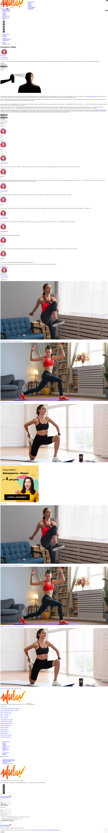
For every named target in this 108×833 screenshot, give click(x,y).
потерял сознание (92, 96)
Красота (29, 4)
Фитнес (29, 2)
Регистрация (6, 805)
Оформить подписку (4, 4)
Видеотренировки (6, 10)
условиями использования (11, 816)
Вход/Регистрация (6, 9)
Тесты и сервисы (6, 18)
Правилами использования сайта (40, 829)
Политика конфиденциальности (9, 760)
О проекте (5, 762)
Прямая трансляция (6, 11)
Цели (4, 19)
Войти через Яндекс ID (5, 796)
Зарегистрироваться (4, 820)
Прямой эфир (5, 748)
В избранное (3, 67)
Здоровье (30, 5)
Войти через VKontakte (5, 797)
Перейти (2, 69)
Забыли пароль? (4, 804)
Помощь (4, 35)
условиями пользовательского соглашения (14, 818)
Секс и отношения (31, 6)
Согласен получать (10, 819)
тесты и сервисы (31, 7)
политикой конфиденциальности (23, 816)
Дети (4, 12)
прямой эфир (30, 8)
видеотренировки (31, 1)
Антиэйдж (5, 38)
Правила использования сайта (8, 759)
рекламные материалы (7, 761)
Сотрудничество (6, 34)
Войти (2, 805)
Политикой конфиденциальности (53, 829)
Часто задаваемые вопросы (8, 763)
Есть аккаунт (11, 820)
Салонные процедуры (7, 39)
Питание (29, 3)
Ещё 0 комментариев (4, 267)
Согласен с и (16, 816)
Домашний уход (6, 40)
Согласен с (12, 818)
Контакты (4, 36)
